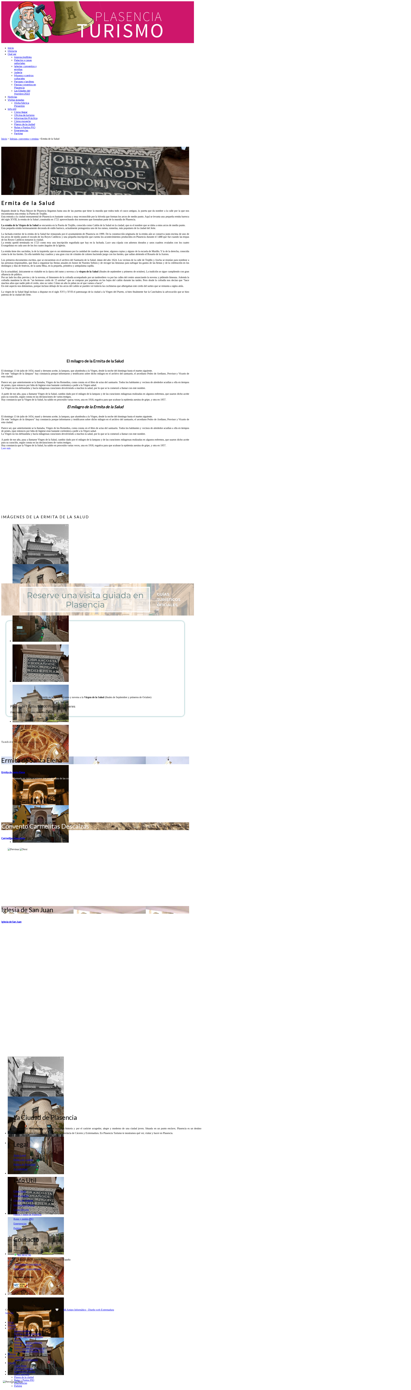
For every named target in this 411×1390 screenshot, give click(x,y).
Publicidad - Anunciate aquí (27, 1269)
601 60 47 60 (24, 1255)
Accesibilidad (20, 1169)
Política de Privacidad (24, 1164)
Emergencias (19, 1223)
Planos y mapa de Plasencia (27, 1214)
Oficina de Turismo (23, 1200)
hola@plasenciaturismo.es (28, 1264)
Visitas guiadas (21, 1195)
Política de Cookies (23, 1159)
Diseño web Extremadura (101, 1309)
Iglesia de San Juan (11, 921)
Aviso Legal (19, 1155)
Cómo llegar (19, 1191)
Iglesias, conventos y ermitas (24, 138)
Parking (17, 1228)
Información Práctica (24, 1205)
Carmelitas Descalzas (13, 838)
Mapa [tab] (19, 627)
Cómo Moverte (21, 1209)
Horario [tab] (21, 630)
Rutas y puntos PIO (23, 1219)
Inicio (4, 138)
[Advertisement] (95, 327)
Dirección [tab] (22, 633)
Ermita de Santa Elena (13, 772)
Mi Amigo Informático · (75, 1309)
